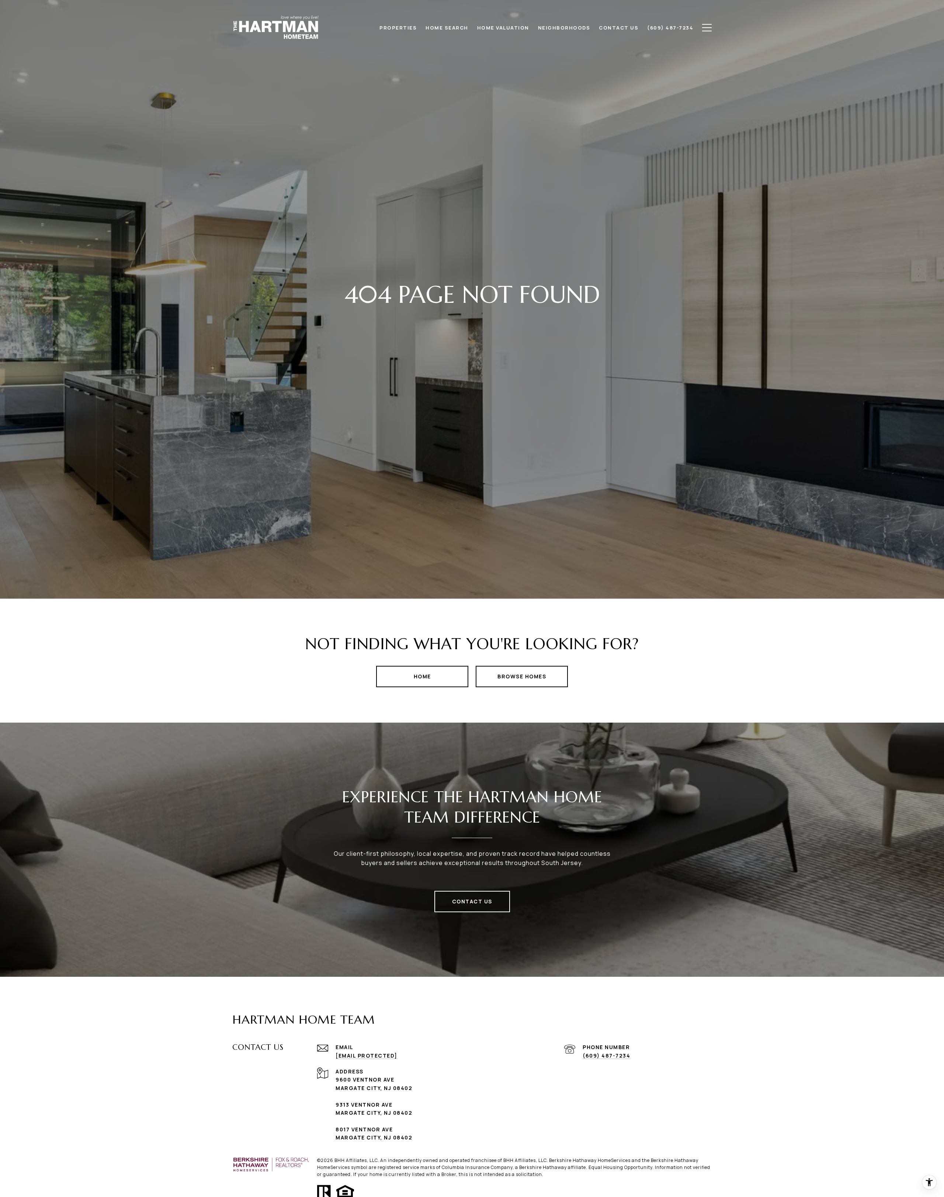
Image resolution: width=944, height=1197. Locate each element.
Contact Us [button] (472, 901)
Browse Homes (521, 676)
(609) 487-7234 (606, 1055)
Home (422, 676)
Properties (398, 27)
